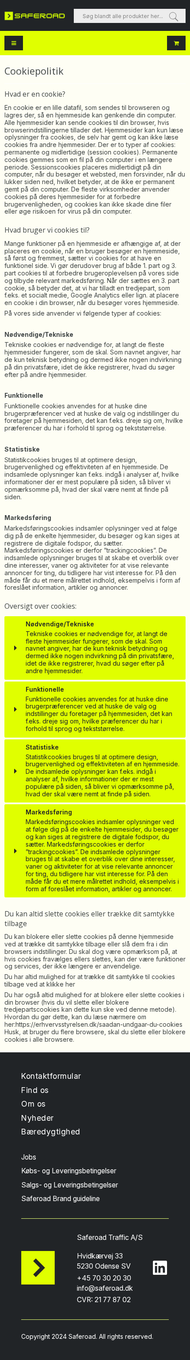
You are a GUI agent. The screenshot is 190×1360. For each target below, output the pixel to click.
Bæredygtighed (50, 1131)
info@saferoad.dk (105, 1288)
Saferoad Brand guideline (60, 1198)
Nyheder (37, 1118)
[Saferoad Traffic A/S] (34, 15)
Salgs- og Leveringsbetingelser (69, 1185)
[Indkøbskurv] (176, 43)
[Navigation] (13, 43)
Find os (35, 1090)
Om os (33, 1103)
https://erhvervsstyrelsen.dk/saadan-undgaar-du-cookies (98, 1024)
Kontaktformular (51, 1076)
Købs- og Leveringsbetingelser (68, 1171)
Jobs (28, 1157)
